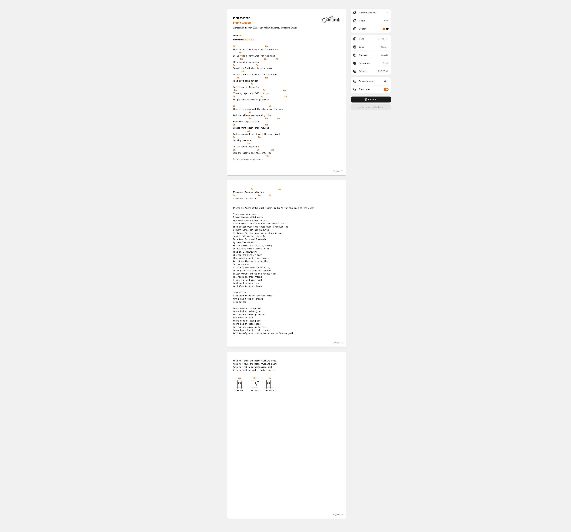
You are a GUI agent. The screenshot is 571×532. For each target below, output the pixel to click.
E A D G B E (248, 39)
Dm (240, 35)
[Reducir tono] (378, 39)
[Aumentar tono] (387, 39)
